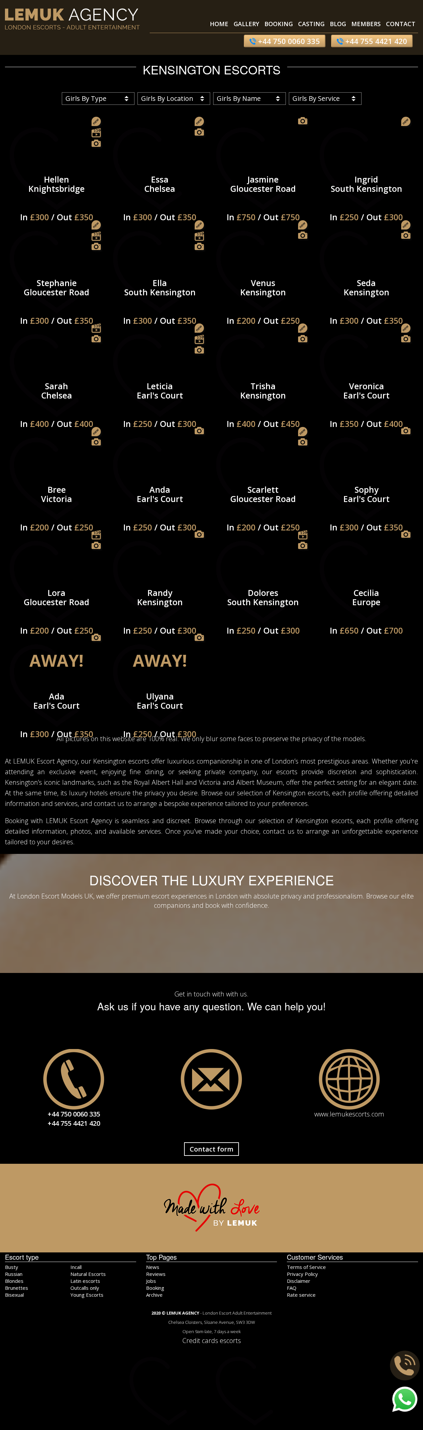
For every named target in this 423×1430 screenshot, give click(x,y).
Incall (76, 1267)
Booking (278, 24)
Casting (311, 24)
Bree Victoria (56, 505)
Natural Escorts (88, 1274)
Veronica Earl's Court (366, 401)
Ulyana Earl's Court (159, 711)
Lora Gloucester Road (56, 608)
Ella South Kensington (159, 298)
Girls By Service (316, 98)
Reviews (156, 1274)
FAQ (291, 1287)
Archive (154, 1294)
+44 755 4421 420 (375, 41)
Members (366, 24)
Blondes (14, 1281)
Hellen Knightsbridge (56, 194)
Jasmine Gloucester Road (263, 194)
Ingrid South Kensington (366, 194)
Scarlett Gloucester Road (263, 505)
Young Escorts (86, 1294)
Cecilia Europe (366, 608)
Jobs (151, 1281)
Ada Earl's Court (56, 711)
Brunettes (16, 1287)
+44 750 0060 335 (288, 41)
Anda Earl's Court (159, 505)
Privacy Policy (302, 1274)
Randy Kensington (159, 608)
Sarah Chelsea (56, 401)
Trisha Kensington (263, 401)
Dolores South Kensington (263, 608)
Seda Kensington (366, 298)
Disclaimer (298, 1281)
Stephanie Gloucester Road (56, 298)
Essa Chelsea (159, 194)
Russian (13, 1274)
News (152, 1267)
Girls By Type (85, 98)
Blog (338, 24)
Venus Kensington (263, 298)
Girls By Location (167, 98)
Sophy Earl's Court (366, 505)
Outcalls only (84, 1287)
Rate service (301, 1294)
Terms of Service (306, 1267)
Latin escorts (85, 1281)
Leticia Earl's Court (159, 401)
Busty (11, 1267)
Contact (400, 24)
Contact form (211, 1149)
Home (219, 24)
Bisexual (14, 1294)
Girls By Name (239, 98)
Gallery (246, 24)
